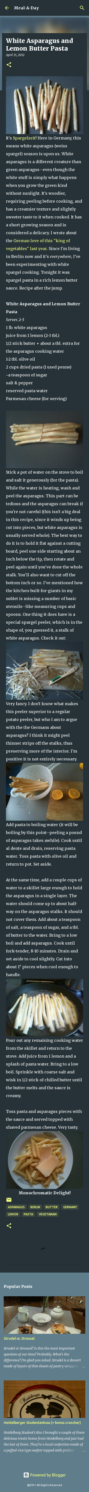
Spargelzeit (24, 138)
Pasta (28, 1214)
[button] (9, 65)
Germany (70, 1207)
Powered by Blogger (47, 1475)
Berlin (35, 1207)
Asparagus (16, 1207)
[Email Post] (9, 1201)
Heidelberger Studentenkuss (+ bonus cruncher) (42, 1423)
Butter (52, 1207)
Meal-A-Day (26, 7)
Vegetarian (48, 1214)
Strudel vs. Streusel (19, 1338)
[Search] (82, 8)
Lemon (13, 1214)
